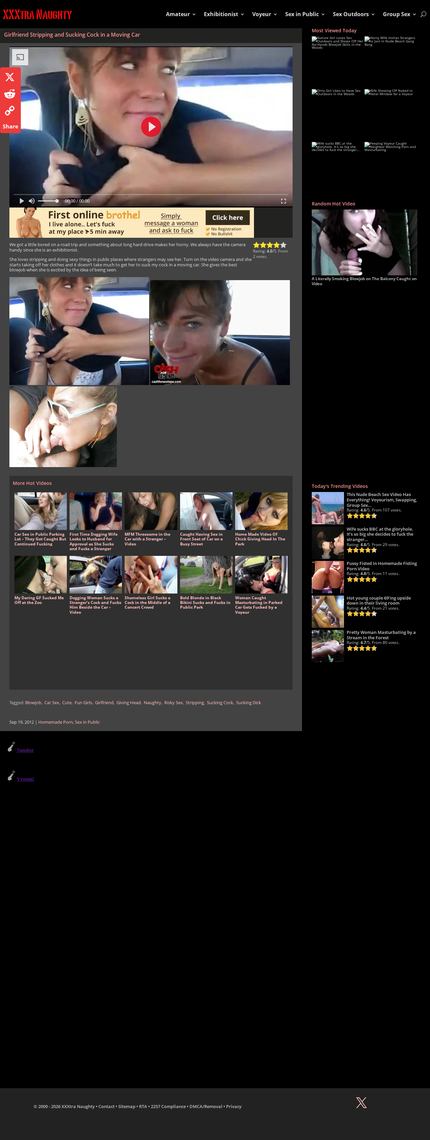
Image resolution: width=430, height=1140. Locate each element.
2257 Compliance (168, 1106)
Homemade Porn (55, 722)
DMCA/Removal (205, 1106)
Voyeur (261, 14)
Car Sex (51, 703)
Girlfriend (104, 703)
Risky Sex (173, 703)
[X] (10, 77)
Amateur (178, 14)
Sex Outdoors (351, 14)
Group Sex (396, 14)
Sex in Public (302, 14)
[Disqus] (151, 822)
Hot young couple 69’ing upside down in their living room (379, 600)
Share (10, 126)
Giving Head (129, 703)
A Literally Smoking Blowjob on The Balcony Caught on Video (364, 281)
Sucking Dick (248, 703)
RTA (143, 1106)
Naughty (152, 703)
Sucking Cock (220, 703)
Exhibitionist (221, 14)
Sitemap (126, 1106)
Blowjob (33, 703)
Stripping (195, 703)
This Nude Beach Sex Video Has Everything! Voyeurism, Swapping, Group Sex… (382, 499)
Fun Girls (83, 703)
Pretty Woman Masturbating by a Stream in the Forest (381, 635)
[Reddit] (10, 93)
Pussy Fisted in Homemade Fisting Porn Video (382, 566)
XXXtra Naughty (78, 1106)
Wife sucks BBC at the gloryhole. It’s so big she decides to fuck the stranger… (380, 534)
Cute (67, 703)
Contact (106, 1106)
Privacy (234, 1106)
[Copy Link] (10, 110)
